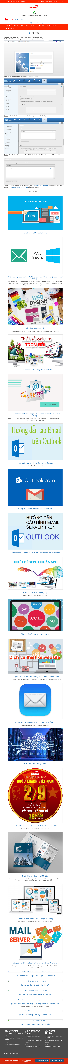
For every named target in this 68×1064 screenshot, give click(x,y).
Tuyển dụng (48, 1)
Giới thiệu (41, 1)
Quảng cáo (40, 25)
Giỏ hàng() (39, 23)
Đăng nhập (29, 23)
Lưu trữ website (51, 25)
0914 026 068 (19, 19)
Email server (24, 25)
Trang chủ (8, 25)
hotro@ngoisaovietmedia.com (20, 187)
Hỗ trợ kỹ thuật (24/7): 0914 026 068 (15, 1)
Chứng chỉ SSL (9, 28)
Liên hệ (61, 1)
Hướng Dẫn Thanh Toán (11, 1053)
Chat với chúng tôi (58, 1060)
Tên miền (32, 25)
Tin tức (55, 1)
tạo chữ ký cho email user (41, 185)
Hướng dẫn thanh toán (43, 1060)
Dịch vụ (16, 25)
